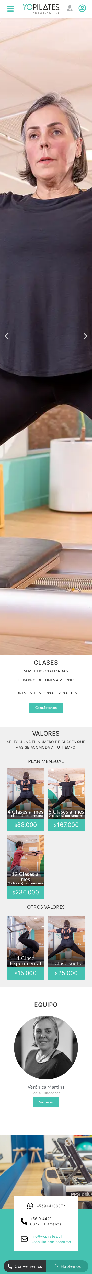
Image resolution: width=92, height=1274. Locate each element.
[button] (10, 8)
